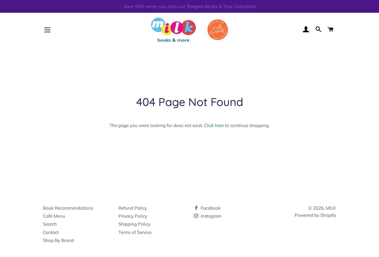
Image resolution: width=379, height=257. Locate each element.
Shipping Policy (134, 224)
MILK (331, 208)
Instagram (210, 216)
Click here (214, 125)
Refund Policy (132, 208)
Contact (51, 232)
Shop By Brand (58, 240)
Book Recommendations (68, 208)
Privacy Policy (132, 216)
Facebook (210, 208)
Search (50, 224)
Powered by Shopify (315, 215)
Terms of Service (135, 232)
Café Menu (54, 216)
